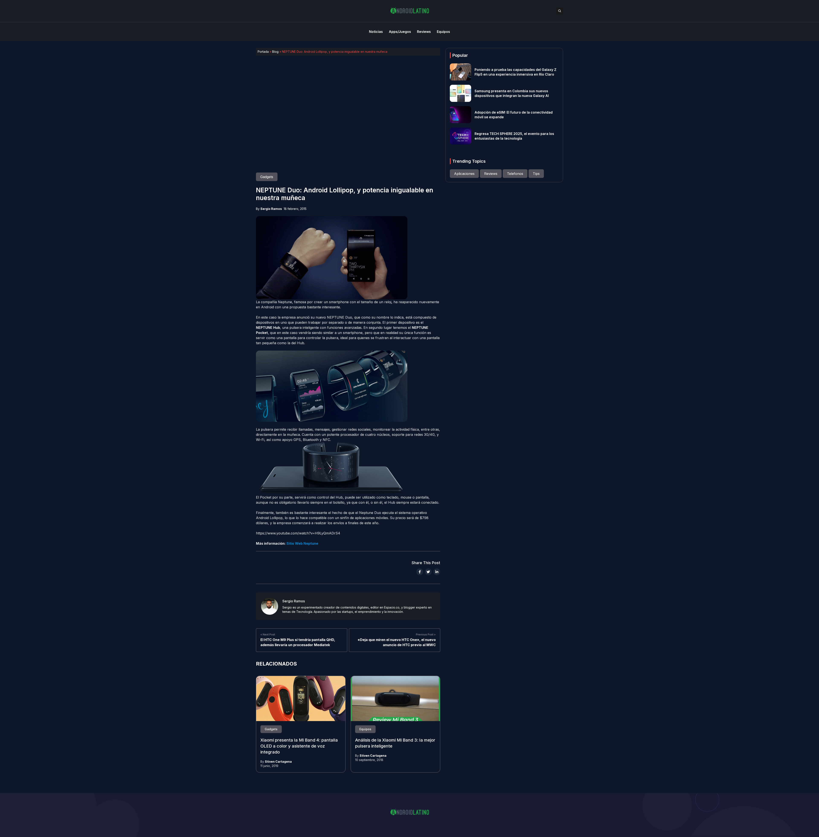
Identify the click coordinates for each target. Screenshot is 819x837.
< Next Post (267, 634)
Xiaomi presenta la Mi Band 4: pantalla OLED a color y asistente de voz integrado (299, 746)
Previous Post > (426, 634)
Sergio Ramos (271, 209)
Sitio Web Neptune (302, 543)
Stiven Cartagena (278, 761)
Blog (275, 51)
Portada (263, 51)
